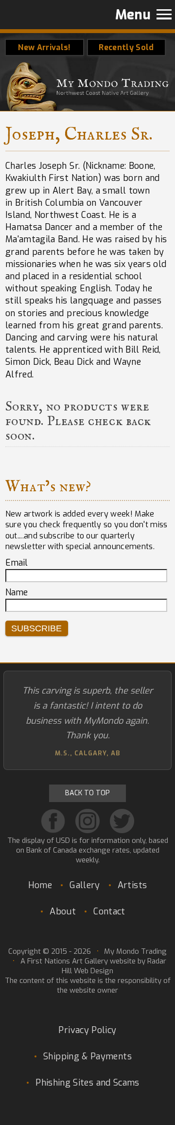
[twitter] (122, 821)
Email (16, 563)
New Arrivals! (44, 47)
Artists (132, 885)
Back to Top (87, 793)
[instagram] (87, 821)
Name (16, 592)
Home (40, 885)
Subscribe (36, 628)
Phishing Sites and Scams (87, 1083)
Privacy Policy (87, 1030)
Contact (109, 911)
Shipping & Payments (87, 1056)
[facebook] (53, 821)
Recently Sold (126, 47)
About (63, 911)
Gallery (85, 885)
